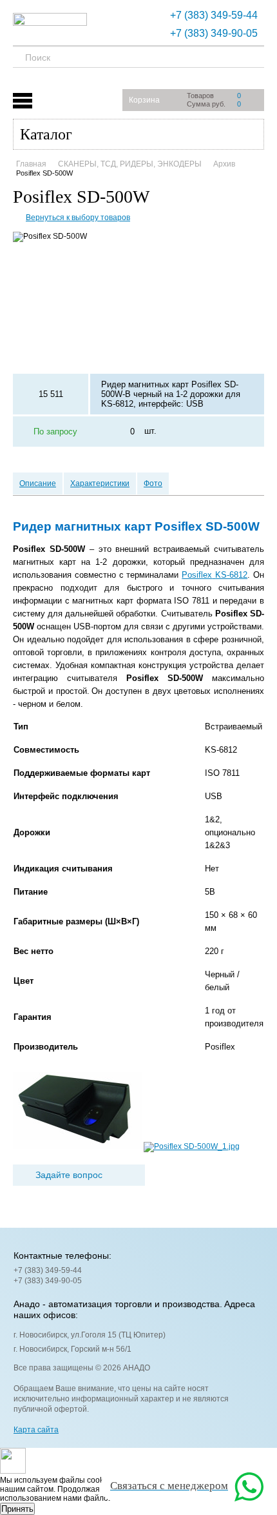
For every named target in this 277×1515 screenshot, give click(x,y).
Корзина (144, 100)
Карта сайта (36, 1429)
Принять (17, 1509)
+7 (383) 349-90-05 (214, 33)
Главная (31, 163)
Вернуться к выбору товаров (78, 217)
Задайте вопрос (68, 1175)
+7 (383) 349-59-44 (214, 15)
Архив (224, 163)
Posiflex (214, 575)
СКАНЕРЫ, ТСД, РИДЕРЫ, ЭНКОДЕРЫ (130, 163)
